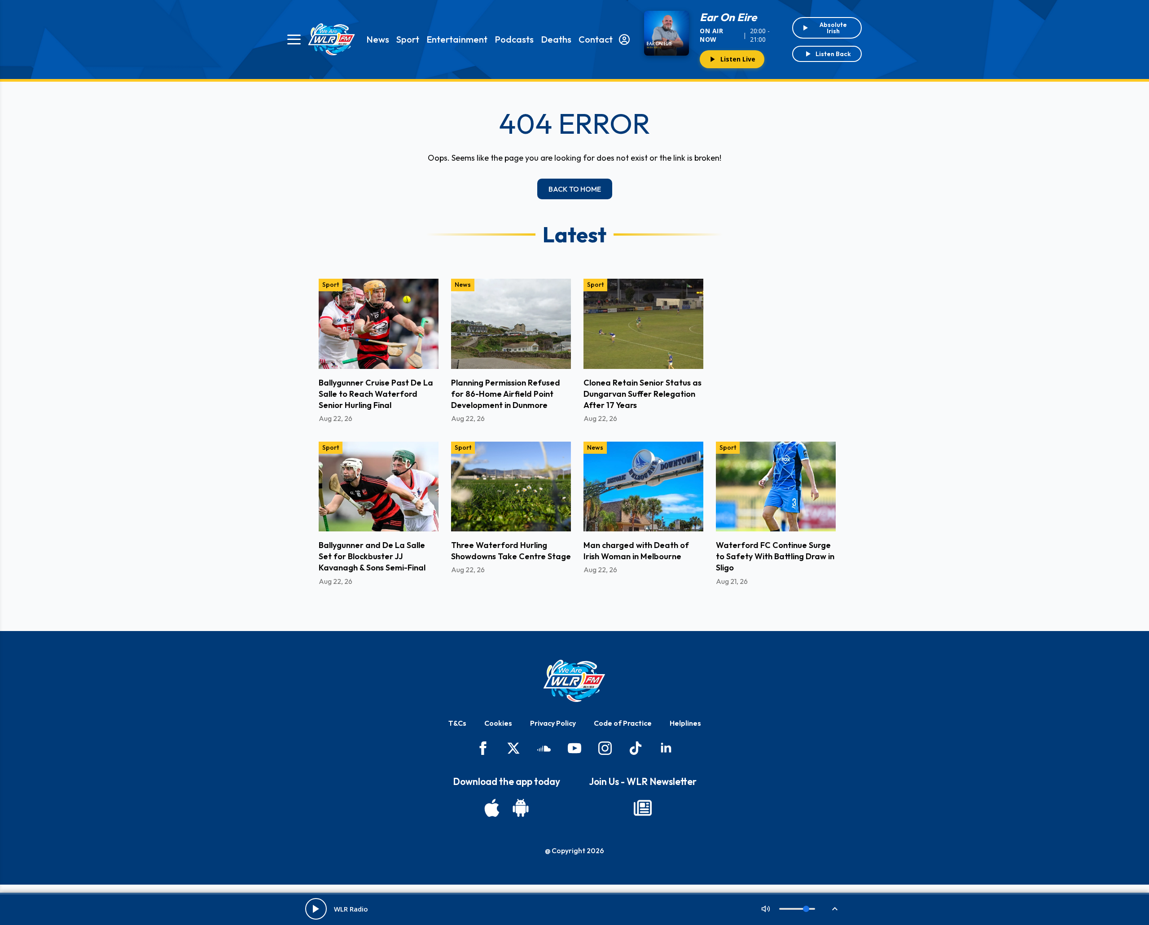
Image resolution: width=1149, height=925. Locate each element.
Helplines (685, 723)
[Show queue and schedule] (835, 909)
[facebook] (483, 748)
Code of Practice (623, 723)
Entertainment (456, 39)
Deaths (556, 39)
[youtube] (574, 748)
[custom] (544, 748)
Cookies (498, 723)
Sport (407, 39)
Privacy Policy (553, 723)
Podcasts (514, 39)
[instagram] (605, 748)
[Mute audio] (766, 909)
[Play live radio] (316, 909)
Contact (596, 39)
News (377, 39)
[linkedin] (666, 748)
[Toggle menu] (294, 39)
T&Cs (457, 723)
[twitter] (513, 748)
